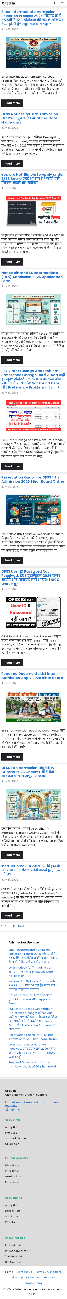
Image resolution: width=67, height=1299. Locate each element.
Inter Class (12, 1171)
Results (10, 1222)
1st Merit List (13, 1245)
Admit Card (12, 1216)
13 (14, 926)
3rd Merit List (13, 1262)
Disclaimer (33, 1277)
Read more (12, 103)
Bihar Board (12, 1165)
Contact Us (24, 1272)
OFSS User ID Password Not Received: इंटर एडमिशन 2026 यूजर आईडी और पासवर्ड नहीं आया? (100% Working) (30, 577)
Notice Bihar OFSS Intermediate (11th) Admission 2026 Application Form (32, 276)
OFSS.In (10, 1091)
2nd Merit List (13, 1256)
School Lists (13, 1211)
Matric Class (13, 1176)
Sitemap (17, 1277)
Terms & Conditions (48, 1272)
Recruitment (13, 1182)
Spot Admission (15, 1138)
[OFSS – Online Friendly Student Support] (9, 3)
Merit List (11, 1132)
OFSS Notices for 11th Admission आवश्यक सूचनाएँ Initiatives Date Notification (29, 118)
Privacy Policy (33, 1283)
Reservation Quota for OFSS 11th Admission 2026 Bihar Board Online (32, 479)
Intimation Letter (16, 1251)
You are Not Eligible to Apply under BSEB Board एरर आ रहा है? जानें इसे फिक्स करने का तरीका (32, 178)
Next (23, 926)
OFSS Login (12, 1144)
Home (9, 1272)
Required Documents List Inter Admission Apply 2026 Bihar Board (32, 675)
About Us (49, 1277)
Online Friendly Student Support (26, 1094)
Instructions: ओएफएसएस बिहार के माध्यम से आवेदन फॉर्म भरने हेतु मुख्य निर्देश (31, 870)
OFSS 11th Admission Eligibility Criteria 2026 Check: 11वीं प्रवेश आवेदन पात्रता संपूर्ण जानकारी (27, 771)
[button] (55, 3)
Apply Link (11, 1127)
